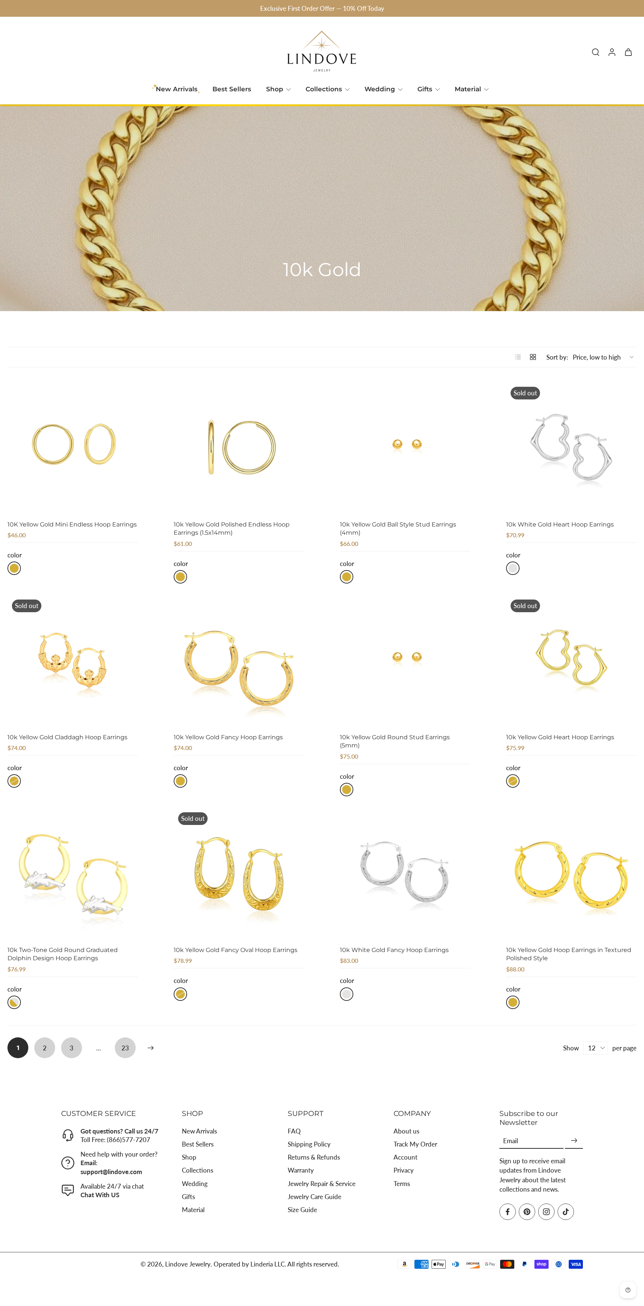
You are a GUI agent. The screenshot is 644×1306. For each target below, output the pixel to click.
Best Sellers (231, 89)
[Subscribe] (574, 1141)
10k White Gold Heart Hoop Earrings (560, 524)
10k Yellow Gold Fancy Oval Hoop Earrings (235, 950)
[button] (110, 1113)
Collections (324, 89)
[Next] (151, 1048)
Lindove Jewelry (188, 1264)
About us (406, 1131)
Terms (402, 1184)
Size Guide (302, 1210)
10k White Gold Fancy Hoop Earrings (394, 950)
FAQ (294, 1131)
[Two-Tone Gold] (14, 1002)
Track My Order (415, 1144)
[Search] (595, 51)
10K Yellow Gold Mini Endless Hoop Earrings (72, 524)
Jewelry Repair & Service (322, 1184)
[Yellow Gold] (14, 568)
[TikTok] (566, 1212)
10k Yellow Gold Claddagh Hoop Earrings (67, 737)
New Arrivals (199, 1131)
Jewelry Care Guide (314, 1197)
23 (125, 1048)
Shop (274, 89)
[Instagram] (546, 1212)
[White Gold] (513, 568)
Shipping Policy (309, 1144)
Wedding (379, 89)
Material (468, 89)
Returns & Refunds (314, 1157)
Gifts (424, 89)
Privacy (404, 1170)
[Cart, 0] (628, 52)
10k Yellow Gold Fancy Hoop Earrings (228, 737)
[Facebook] (507, 1212)
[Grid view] (533, 357)
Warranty (301, 1170)
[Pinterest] (527, 1212)
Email (510, 1141)
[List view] (518, 357)
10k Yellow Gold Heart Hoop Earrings (560, 737)
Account (405, 1157)
